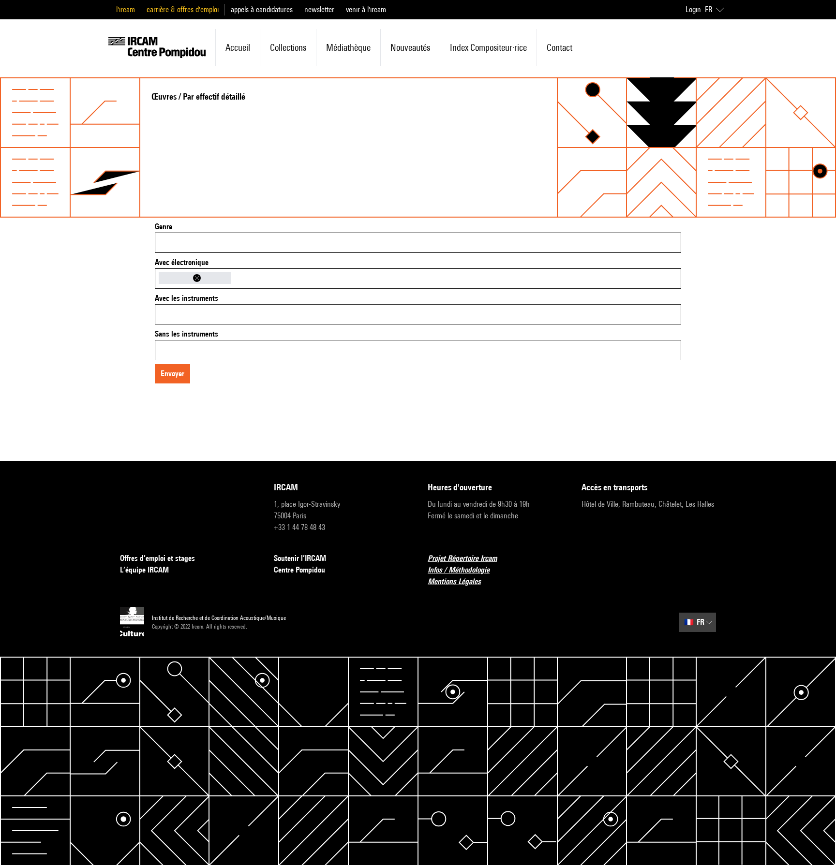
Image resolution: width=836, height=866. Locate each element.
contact (559, 47)
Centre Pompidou (299, 569)
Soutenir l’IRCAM (300, 558)
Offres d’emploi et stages (157, 558)
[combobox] (418, 243)
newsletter (319, 9)
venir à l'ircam (366, 9)
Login (693, 9)
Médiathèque (348, 47)
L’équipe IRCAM (144, 569)
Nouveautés (410, 47)
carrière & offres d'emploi (183, 9)
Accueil (237, 47)
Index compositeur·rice (488, 47)
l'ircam (125, 9)
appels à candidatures (262, 9)
